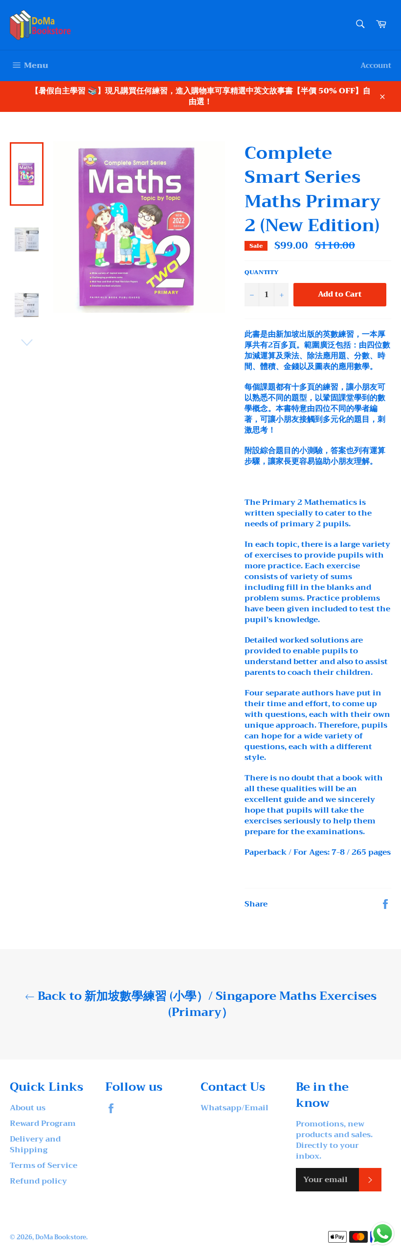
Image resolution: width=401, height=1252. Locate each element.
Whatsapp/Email (234, 1108)
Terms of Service (43, 1165)
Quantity (262, 272)
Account (375, 65)
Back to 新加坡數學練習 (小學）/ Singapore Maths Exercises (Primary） (206, 1004)
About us (27, 1108)
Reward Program (43, 1123)
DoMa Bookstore (60, 1237)
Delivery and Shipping (35, 1144)
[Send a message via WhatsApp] (382, 1233)
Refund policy (38, 1181)
